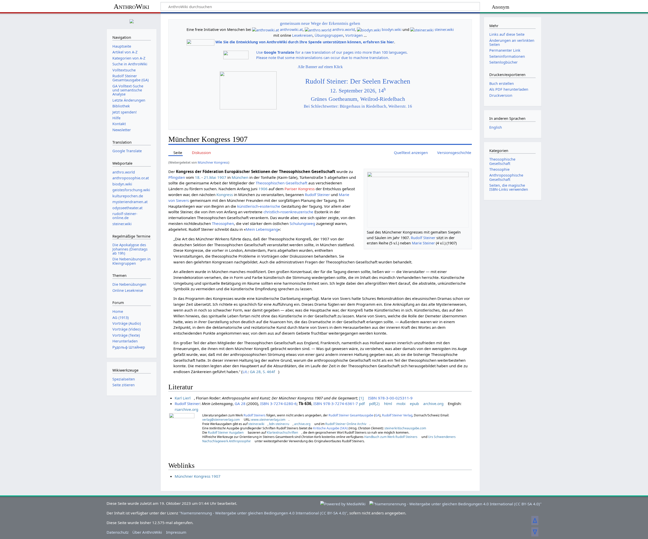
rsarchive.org (186, 409)
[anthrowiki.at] (265, 29)
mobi (401, 403)
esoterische (270, 206)
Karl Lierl (183, 397)
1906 (263, 188)
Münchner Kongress (213, 162)
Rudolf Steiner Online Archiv (345, 424)
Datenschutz (118, 532)
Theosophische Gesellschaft (502, 161)
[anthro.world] (318, 29)
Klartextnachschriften (282, 432)
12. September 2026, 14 (358, 91)
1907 (221, 177)
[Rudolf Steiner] (181, 429)
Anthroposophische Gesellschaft (506, 177)
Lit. (245, 371)
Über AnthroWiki (147, 532)
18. (197, 177)
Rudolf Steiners (255, 415)
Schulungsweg (302, 223)
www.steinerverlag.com (268, 419)
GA (377, 415)
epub (414, 403)
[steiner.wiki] (422, 29)
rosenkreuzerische (296, 211)
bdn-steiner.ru (279, 424)
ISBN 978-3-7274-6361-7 (335, 403)
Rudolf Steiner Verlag (397, 415)
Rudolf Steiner (423, 237)
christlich (271, 211)
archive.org (433, 403)
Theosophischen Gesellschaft (281, 182)
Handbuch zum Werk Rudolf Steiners (390, 437)
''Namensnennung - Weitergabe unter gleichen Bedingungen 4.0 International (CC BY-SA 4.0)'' (263, 512)
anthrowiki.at (291, 29)
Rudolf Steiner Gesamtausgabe (351, 415)
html (388, 403)
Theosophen (223, 223)
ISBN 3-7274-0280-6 (278, 403)
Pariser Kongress (300, 188)
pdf (362, 403)
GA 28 (240, 403)
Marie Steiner (423, 243)
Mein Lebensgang (262, 229)
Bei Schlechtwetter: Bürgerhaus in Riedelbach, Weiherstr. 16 (358, 106)
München (240, 177)
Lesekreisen (302, 35)
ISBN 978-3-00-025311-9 (390, 397)
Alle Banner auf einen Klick (320, 67)
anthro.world (343, 29)
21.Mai (210, 177)
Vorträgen (354, 35)
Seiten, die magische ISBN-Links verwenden (508, 187)
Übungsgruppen (329, 35)
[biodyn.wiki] (369, 29)
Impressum (176, 532)
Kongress (224, 194)
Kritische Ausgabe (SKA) (330, 428)
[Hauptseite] (132, 20)
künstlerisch (247, 206)
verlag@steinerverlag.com (221, 419)
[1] (361, 397)
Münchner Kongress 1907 (197, 476)
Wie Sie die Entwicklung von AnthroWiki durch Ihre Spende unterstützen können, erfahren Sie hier (304, 42)
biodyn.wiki (391, 29)
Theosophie (499, 169)
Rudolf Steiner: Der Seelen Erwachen (357, 81)
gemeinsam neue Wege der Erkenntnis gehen (320, 23)
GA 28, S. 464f (262, 371)
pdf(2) (374, 403)
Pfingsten (176, 177)
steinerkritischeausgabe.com (405, 428)
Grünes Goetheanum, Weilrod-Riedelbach (358, 99)
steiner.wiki (444, 29)
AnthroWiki (131, 6)
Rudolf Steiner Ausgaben (226, 432)
